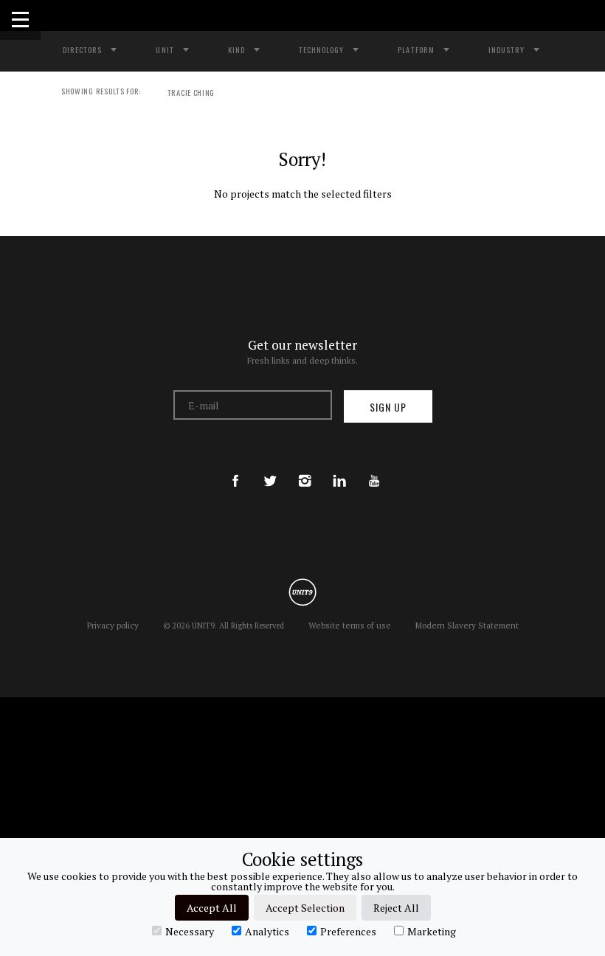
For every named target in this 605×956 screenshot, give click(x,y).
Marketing (431, 931)
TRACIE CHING (191, 92)
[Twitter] (270, 467)
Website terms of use (349, 625)
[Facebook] (235, 467)
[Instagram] (304, 467)
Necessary (189, 931)
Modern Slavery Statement (467, 625)
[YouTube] (374, 467)
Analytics (267, 931)
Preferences (348, 931)
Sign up (388, 407)
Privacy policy (113, 625)
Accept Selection (305, 908)
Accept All (212, 908)
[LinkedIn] (339, 467)
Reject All (396, 908)
